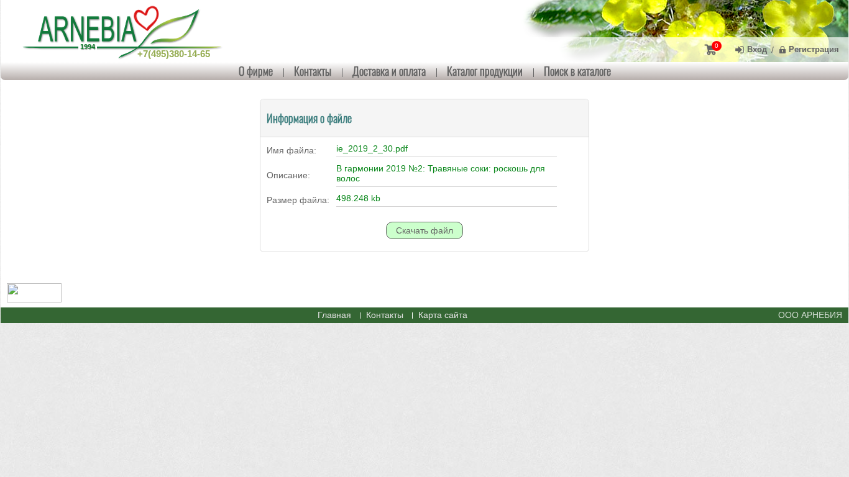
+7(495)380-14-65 (173, 53)
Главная (334, 315)
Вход (757, 49)
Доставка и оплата (389, 71)
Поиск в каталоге (577, 71)
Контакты (312, 71)
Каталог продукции (485, 71)
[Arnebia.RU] (125, 31)
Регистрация (814, 49)
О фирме (256, 71)
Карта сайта (442, 315)
